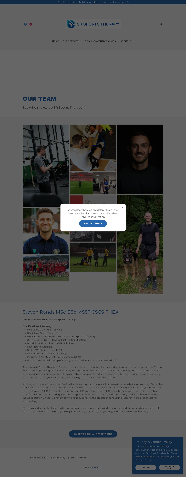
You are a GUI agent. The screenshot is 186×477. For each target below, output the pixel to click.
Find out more (93, 223)
